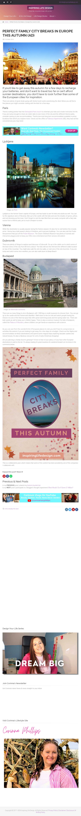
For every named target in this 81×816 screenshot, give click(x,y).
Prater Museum (28, 234)
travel (17, 509)
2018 (6, 509)
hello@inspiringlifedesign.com (69, 2)
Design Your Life (10, 16)
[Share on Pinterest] (4, 476)
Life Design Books (40, 16)
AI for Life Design (25, 16)
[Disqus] (40, 541)
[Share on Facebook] (7, 476)
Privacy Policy (53, 810)
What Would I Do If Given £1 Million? (60, 488)
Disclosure (70, 810)
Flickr (15, 210)
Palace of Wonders (17, 322)
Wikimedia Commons (18, 309)
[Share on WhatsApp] (10, 476)
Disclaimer (62, 810)
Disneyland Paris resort (33, 112)
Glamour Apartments (55, 119)
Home (6, 22)
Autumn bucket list (33, 485)
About (52, 16)
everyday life (11, 509)
